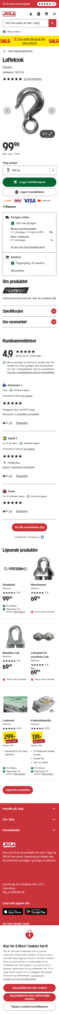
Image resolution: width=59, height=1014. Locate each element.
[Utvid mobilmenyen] (54, 14)
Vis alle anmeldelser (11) (29, 527)
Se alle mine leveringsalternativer (28, 247)
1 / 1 (44, 133)
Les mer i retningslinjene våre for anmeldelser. (31, 372)
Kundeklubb (11, 830)
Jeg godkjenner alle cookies (29, 987)
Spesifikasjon (13, 311)
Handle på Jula (13, 808)
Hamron (7, 67)
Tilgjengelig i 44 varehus (15, 772)
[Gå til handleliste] (39, 14)
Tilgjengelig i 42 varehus (43, 772)
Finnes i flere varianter (44, 612)
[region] (29, 969)
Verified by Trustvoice (27, 537)
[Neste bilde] (52, 111)
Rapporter (22, 423)
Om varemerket (15, 321)
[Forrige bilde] (7, 111)
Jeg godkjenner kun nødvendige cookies (29, 997)
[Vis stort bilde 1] (29, 111)
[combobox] (29, 23)
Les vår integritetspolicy (24, 979)
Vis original (26, 395)
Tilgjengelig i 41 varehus (15, 610)
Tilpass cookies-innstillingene (29, 1006)
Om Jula (8, 819)
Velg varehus (14, 31)
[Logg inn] (31, 14)
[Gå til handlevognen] (46, 14)
